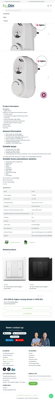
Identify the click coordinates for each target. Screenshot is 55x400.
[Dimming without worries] (9, 5)
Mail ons (8, 333)
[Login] (48, 6)
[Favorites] (50, 6)
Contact (5, 21)
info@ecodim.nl (9, 361)
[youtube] (4, 369)
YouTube (20, 340)
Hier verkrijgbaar (27, 308)
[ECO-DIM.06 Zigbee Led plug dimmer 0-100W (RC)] (27, 33)
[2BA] (13, 369)
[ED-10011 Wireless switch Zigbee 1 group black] (40, 269)
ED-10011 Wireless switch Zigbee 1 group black (39, 287)
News (4, 17)
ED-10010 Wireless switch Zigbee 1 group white (13, 287)
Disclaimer (35, 395)
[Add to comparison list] (41, 296)
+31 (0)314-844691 (20, 333)
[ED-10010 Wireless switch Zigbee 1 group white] (14, 269)
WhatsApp (15, 337)
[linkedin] (9, 369)
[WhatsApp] (51, 396)
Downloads (6, 14)
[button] (38, 296)
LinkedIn (10, 340)
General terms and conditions (24, 395)
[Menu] (3, 10)
